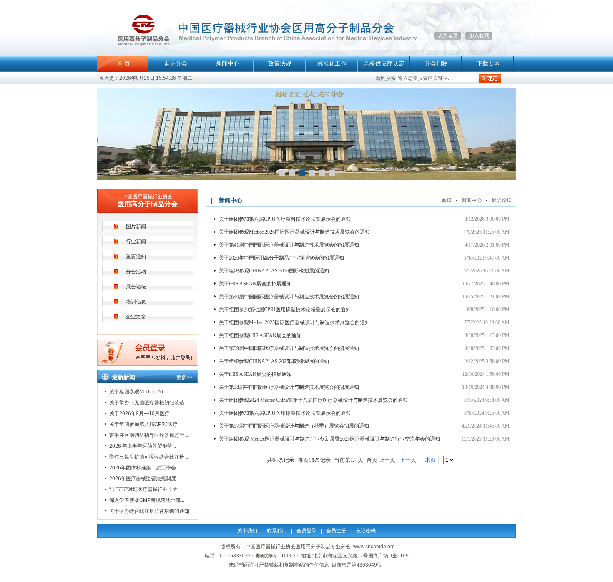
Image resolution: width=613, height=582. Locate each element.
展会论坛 (136, 287)
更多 (184, 377)
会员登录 (306, 531)
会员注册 (336, 531)
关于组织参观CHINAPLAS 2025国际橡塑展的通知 (274, 361)
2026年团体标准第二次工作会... (144, 468)
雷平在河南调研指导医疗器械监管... (148, 435)
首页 (447, 200)
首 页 (123, 63)
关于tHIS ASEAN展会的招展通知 (255, 284)
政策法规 (279, 63)
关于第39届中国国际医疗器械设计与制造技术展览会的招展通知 (289, 348)
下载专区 (488, 63)
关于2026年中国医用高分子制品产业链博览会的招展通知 (281, 258)
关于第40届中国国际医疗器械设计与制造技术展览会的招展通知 (289, 297)
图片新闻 (136, 226)
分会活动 (136, 272)
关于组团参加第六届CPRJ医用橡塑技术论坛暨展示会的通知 (285, 413)
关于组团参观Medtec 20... (138, 392)
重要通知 (136, 257)
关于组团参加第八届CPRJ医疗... (145, 424)
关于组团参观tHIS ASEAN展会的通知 (260, 335)
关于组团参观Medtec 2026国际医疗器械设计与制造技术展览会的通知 (294, 232)
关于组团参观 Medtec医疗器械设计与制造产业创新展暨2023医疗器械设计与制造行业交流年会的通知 (329, 439)
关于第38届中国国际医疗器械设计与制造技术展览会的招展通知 (289, 387)
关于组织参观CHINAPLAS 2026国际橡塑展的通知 (274, 271)
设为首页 (448, 35)
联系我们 (277, 531)
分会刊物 (436, 63)
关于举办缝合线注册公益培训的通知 (149, 511)
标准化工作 (332, 63)
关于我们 (247, 531)
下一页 (408, 460)
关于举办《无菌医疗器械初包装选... (148, 403)
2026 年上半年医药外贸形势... (142, 446)
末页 (430, 460)
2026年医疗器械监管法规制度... (144, 478)
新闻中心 (227, 63)
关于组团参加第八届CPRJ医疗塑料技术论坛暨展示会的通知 (285, 219)
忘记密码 (366, 531)
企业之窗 (136, 317)
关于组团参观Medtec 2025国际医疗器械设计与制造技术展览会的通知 (294, 322)
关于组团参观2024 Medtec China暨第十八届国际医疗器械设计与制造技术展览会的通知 (313, 400)
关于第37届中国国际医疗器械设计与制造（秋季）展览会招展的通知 (294, 426)
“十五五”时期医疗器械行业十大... (145, 489)
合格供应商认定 (384, 63)
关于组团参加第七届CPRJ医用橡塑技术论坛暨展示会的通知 (285, 309)
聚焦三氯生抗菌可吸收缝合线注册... (148, 457)
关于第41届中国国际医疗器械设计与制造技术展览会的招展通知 (289, 245)
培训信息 (136, 302)
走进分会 (175, 63)
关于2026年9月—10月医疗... (141, 413)
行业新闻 (136, 241)
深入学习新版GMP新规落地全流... (146, 500)
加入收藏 (479, 35)
